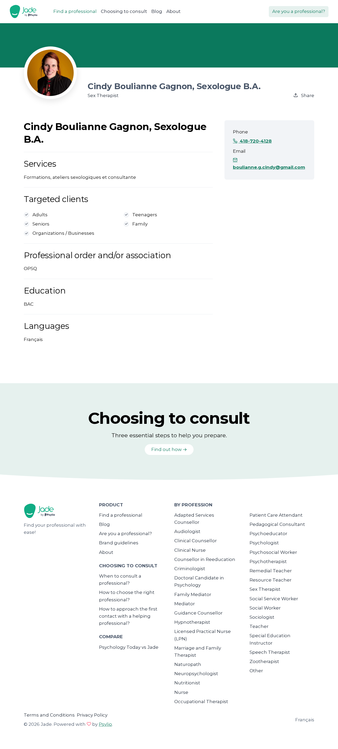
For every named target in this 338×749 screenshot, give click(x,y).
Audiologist (187, 531)
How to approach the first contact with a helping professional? (128, 616)
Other (256, 670)
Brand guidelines (118, 542)
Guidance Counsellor (198, 613)
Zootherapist (264, 661)
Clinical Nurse (190, 550)
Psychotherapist (268, 561)
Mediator (184, 603)
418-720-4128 (255, 141)
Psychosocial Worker (273, 552)
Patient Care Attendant (276, 515)
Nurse (181, 692)
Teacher (259, 626)
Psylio (105, 724)
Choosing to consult (124, 11)
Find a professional (75, 11)
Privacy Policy (92, 715)
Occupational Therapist (201, 701)
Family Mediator (192, 594)
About (173, 11)
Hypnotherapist (192, 622)
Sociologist (262, 617)
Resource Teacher (271, 580)
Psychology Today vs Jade (128, 647)
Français (304, 719)
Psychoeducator (268, 533)
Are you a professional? (298, 11)
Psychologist (264, 542)
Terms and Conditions (49, 715)
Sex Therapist (265, 589)
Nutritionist (187, 682)
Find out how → (169, 449)
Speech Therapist (270, 652)
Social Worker (265, 608)
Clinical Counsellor (195, 540)
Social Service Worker (274, 598)
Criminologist (189, 568)
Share (307, 95)
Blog (156, 11)
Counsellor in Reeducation (204, 559)
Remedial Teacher (271, 570)
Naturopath (187, 664)
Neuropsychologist (196, 673)
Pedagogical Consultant (277, 524)
